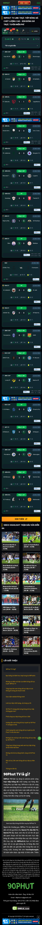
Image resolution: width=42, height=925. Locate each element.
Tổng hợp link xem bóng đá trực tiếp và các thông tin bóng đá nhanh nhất (19, 690)
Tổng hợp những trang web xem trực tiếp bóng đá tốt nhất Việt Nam (20, 746)
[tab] (5, 31)
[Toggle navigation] (38, 3)
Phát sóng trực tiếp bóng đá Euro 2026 (18, 717)
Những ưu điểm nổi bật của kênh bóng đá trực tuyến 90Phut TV (20, 683)
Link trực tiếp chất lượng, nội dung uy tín (18, 703)
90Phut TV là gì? (11, 669)
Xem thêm (19, 519)
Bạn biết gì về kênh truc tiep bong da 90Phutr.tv (20, 676)
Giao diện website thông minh (15, 697)
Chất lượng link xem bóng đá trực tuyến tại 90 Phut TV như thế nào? (20, 731)
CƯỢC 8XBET (24, 3)
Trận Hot (25, 39)
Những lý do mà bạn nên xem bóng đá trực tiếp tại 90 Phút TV (21, 739)
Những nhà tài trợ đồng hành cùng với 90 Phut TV (20, 754)
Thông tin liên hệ (11, 769)
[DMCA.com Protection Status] (21, 908)
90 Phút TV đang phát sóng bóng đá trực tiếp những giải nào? (20, 710)
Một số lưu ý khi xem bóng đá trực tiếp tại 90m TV (20, 762)
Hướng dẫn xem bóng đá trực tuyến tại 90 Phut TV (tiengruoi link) (20, 724)
